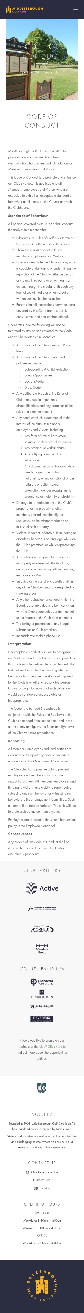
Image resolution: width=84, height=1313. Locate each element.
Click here (55, 1046)
